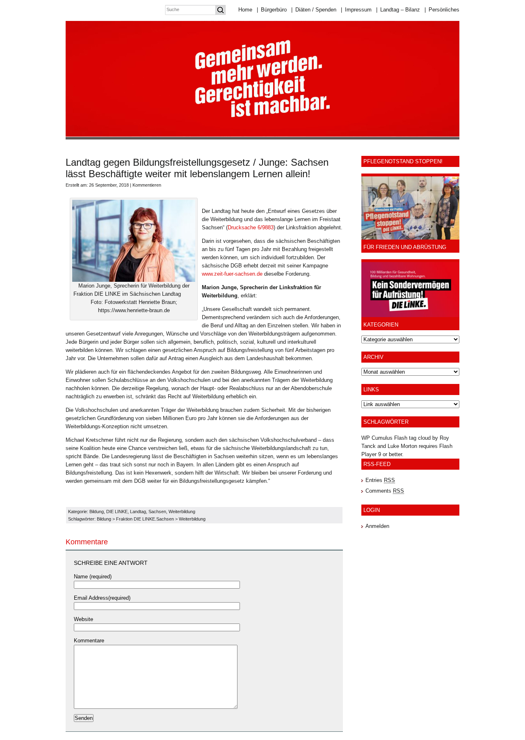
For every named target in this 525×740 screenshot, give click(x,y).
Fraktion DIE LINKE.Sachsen (145, 518)
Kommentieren (146, 185)
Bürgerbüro (272, 10)
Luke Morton (402, 446)
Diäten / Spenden (313, 10)
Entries (380, 480)
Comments (384, 491)
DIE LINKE (117, 511)
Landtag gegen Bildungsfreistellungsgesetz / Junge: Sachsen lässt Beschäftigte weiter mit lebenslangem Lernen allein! (197, 168)
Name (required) (93, 576)
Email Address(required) (102, 598)
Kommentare (89, 640)
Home (245, 10)
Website (83, 619)
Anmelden (377, 526)
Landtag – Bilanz (398, 10)
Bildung (96, 511)
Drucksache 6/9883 (251, 227)
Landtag (138, 511)
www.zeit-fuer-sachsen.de (232, 274)
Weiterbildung (182, 511)
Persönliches (442, 10)
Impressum (356, 10)
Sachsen (157, 511)
